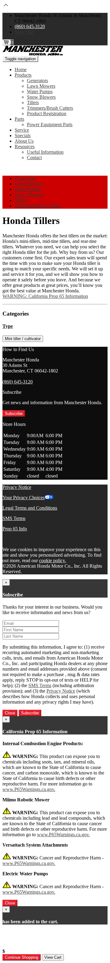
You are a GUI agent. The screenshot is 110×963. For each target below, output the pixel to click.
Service (22, 130)
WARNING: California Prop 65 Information (45, 296)
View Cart (52, 957)
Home (21, 69)
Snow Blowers (41, 97)
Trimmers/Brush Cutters (50, 108)
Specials (23, 135)
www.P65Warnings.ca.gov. (28, 789)
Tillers (33, 102)
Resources (25, 146)
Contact (34, 157)
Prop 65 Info (14, 528)
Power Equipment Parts (49, 124)
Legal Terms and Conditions (29, 508)
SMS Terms (13, 518)
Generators (37, 80)
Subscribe (14, 413)
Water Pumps (40, 91)
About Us (24, 141)
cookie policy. (52, 560)
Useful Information (45, 152)
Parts (19, 119)
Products (23, 75)
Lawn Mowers (41, 86)
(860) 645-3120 (30, 26)
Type (7, 326)
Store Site (24, 32)
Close (10, 713)
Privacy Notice (16, 487)
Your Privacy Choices (23, 497)
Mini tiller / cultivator (23, 338)
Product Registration (46, 113)
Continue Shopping (21, 957)
